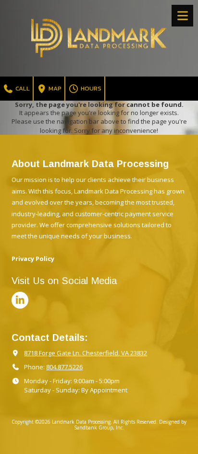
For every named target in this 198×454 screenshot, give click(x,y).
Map (54, 88)
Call (22, 88)
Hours (90, 88)
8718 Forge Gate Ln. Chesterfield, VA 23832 (85, 353)
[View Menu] (182, 15)
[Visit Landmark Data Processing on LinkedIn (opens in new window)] (20, 300)
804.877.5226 (64, 367)
